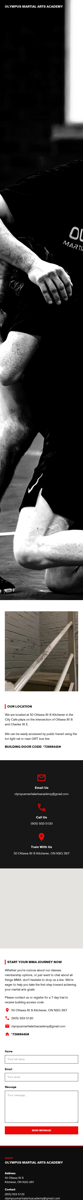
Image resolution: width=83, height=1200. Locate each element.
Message (10, 1087)
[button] (75, 6)
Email (8, 1069)
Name (8, 1051)
